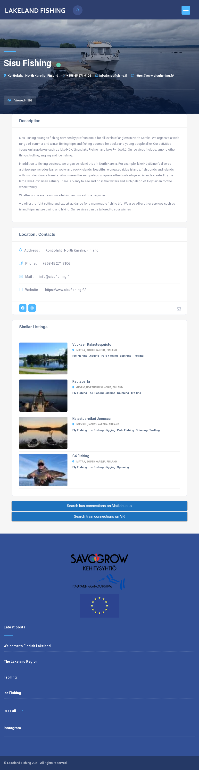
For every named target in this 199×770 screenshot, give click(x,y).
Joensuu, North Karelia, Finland (97, 424)
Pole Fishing (109, 355)
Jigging (94, 355)
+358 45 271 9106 (78, 75)
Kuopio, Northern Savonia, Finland (99, 387)
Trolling (138, 355)
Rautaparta (81, 381)
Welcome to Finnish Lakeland (27, 646)
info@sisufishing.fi (113, 75)
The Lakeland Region (21, 661)
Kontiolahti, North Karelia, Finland (33, 75)
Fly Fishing (79, 393)
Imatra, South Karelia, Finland (96, 350)
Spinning (125, 355)
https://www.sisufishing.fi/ (154, 75)
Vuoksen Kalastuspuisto (91, 344)
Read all (10, 711)
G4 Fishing (80, 456)
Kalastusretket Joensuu (91, 419)
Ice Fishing (79, 355)
